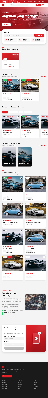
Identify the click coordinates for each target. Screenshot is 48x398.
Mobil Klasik (4, 388)
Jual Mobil (36, 386)
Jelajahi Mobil (6, 24)
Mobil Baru (15, 24)
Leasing (34, 1)
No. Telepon (7, 341)
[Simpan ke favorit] (18, 80)
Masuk (38, 4)
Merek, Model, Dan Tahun (10, 336)
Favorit (35, 388)
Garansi (24, 1)
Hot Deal (5, 112)
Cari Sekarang (39, 35)
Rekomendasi (28, 112)
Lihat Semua (43, 76)
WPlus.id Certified (13, 112)
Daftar (43, 4)
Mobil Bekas (4, 386)
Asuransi (30, 1)
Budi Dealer (5, 63)
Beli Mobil (4, 382)
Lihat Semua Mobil (10, 66)
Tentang (43, 1)
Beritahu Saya (15, 348)
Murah (21, 112)
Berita (39, 1)
